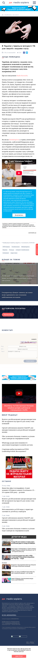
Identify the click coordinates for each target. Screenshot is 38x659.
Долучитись (19, 215)
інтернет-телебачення (22, 250)
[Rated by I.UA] (15, 637)
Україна (5, 250)
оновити (33, 339)
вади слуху (14, 253)
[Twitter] (27, 53)
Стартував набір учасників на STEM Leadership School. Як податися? (15, 450)
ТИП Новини (6, 246)
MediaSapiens (14, 57)
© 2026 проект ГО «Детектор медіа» (10, 621)
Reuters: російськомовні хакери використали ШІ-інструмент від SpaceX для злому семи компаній (19, 421)
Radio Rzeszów (22, 75)
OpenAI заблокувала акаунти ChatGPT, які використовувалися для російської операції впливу (18, 430)
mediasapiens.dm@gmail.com (12, 623)
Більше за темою (11, 260)
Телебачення (8, 15)
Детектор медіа (19, 537)
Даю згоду (19, 656)
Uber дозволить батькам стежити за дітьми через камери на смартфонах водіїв (18, 437)
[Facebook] (24, 53)
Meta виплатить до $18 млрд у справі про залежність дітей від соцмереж (17, 510)
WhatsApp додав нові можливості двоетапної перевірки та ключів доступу (17, 444)
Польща (11, 250)
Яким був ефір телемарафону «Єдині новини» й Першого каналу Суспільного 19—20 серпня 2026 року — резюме (18, 490)
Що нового (16, 15)
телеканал (6, 253)
